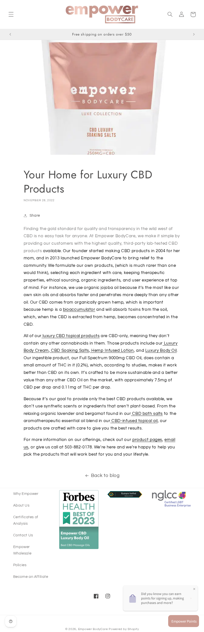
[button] (11, 14)
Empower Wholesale (22, 550)
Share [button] (35, 215)
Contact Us (23, 535)
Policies (20, 565)
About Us (21, 505)
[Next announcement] (193, 34)
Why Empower (26, 494)
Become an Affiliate (30, 577)
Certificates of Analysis (25, 520)
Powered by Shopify (124, 629)
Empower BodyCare (93, 629)
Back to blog (105, 475)
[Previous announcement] (10, 34)
